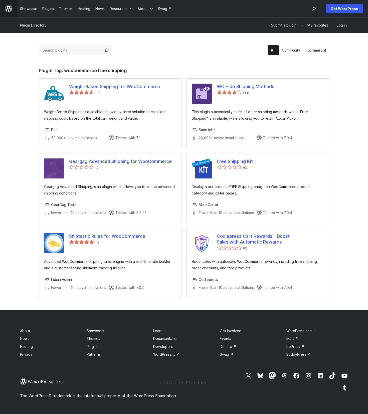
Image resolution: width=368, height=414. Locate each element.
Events (225, 338)
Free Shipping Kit (235, 161)
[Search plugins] (107, 50)
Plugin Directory (33, 25)
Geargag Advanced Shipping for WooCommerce (120, 161)
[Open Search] (314, 9)
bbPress (295, 346)
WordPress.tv (166, 354)
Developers (163, 346)
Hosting (26, 346)
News (24, 338)
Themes (93, 338)
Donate (228, 346)
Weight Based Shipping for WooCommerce (114, 86)
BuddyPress (298, 354)
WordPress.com (301, 331)
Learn (157, 331)
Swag (226, 354)
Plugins (92, 346)
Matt (292, 338)
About (25, 331)
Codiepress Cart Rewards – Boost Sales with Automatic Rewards (253, 239)
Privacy (26, 354)
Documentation (165, 338)
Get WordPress (344, 9)
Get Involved (230, 331)
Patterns (94, 354)
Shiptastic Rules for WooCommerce (107, 236)
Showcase (95, 331)
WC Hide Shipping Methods (245, 86)
